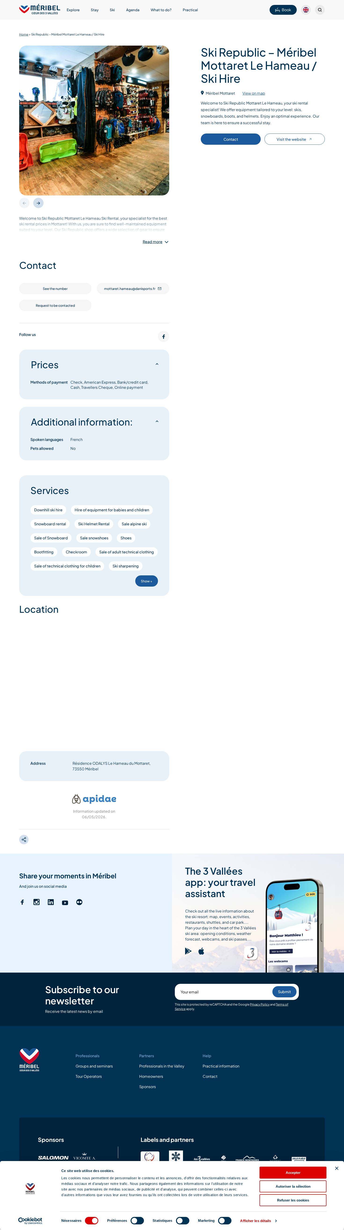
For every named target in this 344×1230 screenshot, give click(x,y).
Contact (230, 139)
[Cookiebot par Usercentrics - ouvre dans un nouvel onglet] (30, 1220)
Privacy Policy (260, 1004)
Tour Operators (89, 1076)
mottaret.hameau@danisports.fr (129, 288)
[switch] (137, 1220)
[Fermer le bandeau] (336, 1168)
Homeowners (151, 1076)
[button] (38, 203)
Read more (152, 241)
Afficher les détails (255, 1221)
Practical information (221, 1066)
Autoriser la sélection (293, 1186)
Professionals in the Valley (161, 1066)
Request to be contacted (55, 305)
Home (23, 34)
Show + (146, 581)
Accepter (293, 1173)
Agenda (132, 9)
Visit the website (291, 139)
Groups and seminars (94, 1066)
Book (286, 9)
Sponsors (147, 1086)
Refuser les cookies (293, 1200)
